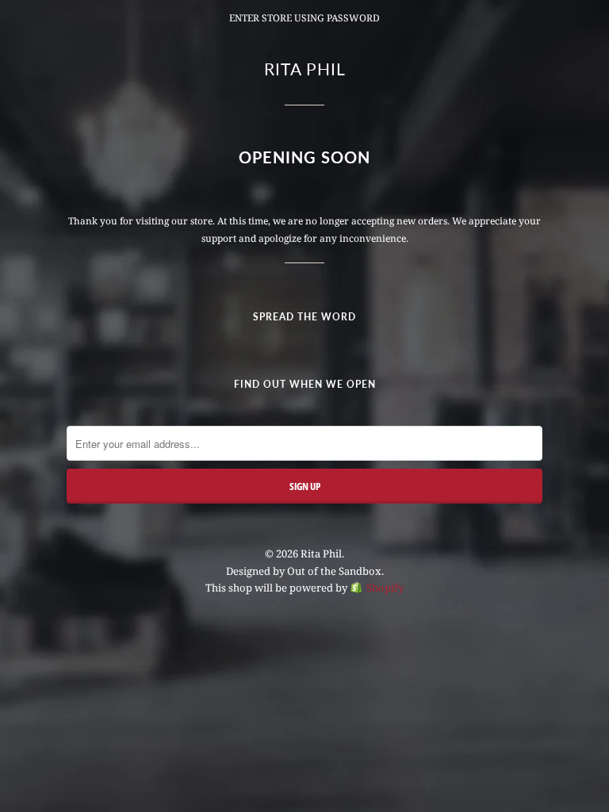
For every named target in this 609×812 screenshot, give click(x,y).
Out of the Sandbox (334, 571)
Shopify (385, 587)
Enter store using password (304, 18)
